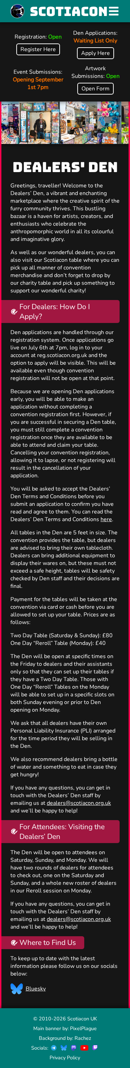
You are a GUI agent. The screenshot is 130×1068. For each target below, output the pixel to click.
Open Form (95, 88)
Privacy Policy (65, 1057)
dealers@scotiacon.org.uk (79, 803)
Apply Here (95, 53)
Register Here (38, 49)
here (106, 519)
